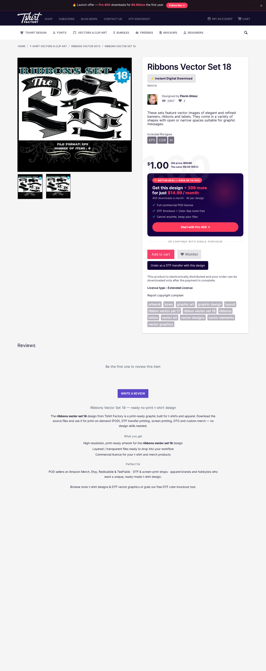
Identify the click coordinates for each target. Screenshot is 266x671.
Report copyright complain (165, 295)
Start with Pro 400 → (195, 227)
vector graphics (160, 324)
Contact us (113, 19)
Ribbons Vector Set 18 (120, 46)
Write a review (133, 393)
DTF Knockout (139, 19)
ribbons (225, 311)
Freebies (146, 32)
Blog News (89, 19)
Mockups (170, 32)
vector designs (193, 317)
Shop (48, 19)
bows (168, 304)
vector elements (221, 317)
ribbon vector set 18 (200, 311)
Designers (195, 32)
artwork (154, 304)
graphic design (210, 304)
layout (230, 304)
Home (21, 46)
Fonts (61, 32)
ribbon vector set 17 (164, 311)
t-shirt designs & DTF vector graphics (114, 487)
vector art (169, 317)
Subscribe (67, 19)
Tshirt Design (36, 32)
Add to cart (161, 254)
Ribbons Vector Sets (85, 46)
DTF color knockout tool (179, 487)
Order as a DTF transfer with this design (178, 265)
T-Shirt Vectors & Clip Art (48, 46)
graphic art (185, 304)
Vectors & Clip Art (92, 32)
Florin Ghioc (189, 96)
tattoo (153, 317)
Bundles (122, 32)
